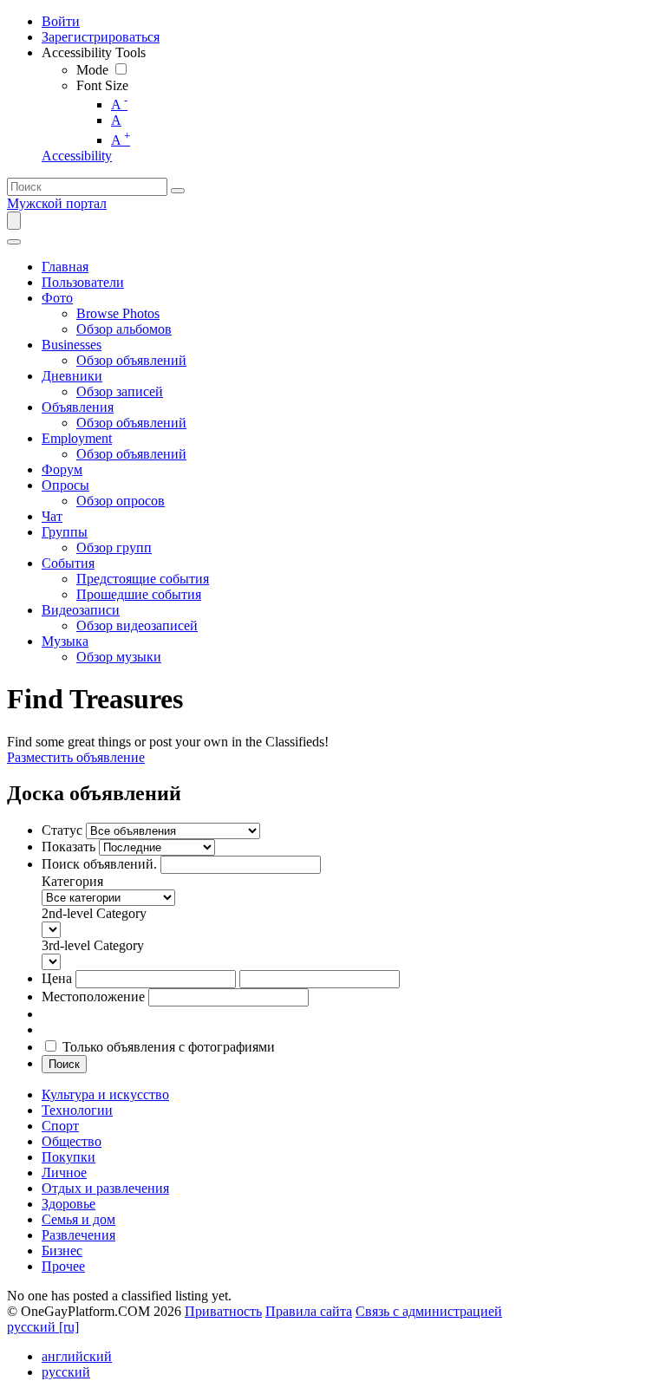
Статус (62, 830)
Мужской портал (57, 203)
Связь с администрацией (429, 1311)
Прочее (63, 1266)
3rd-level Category (93, 945)
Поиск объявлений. (99, 864)
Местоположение (93, 996)
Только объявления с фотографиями (168, 1046)
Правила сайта (308, 1311)
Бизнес (62, 1250)
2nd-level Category (94, 913)
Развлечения (78, 1235)
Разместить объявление (76, 757)
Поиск (64, 1064)
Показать (68, 846)
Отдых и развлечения (105, 1188)
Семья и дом (78, 1219)
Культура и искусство (105, 1094)
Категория (72, 881)
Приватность (223, 1311)
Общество (71, 1141)
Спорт (60, 1125)
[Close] (14, 241)
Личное (64, 1172)
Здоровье (68, 1203)
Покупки (68, 1157)
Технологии (77, 1110)
